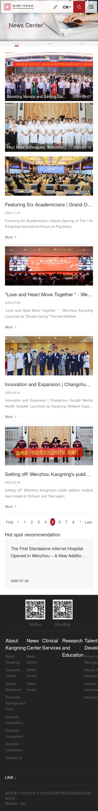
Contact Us (13, 757)
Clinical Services (51, 644)
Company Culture (12, 672)
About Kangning (15, 644)
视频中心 (82, 43)
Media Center (49, 43)
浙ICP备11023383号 (20, 792)
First (10, 522)
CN (66, 7)
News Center (16, 43)
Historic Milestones (13, 686)
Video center (31, 686)
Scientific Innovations (14, 719)
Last (88, 522)
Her (23, 803)
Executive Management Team (15, 702)
